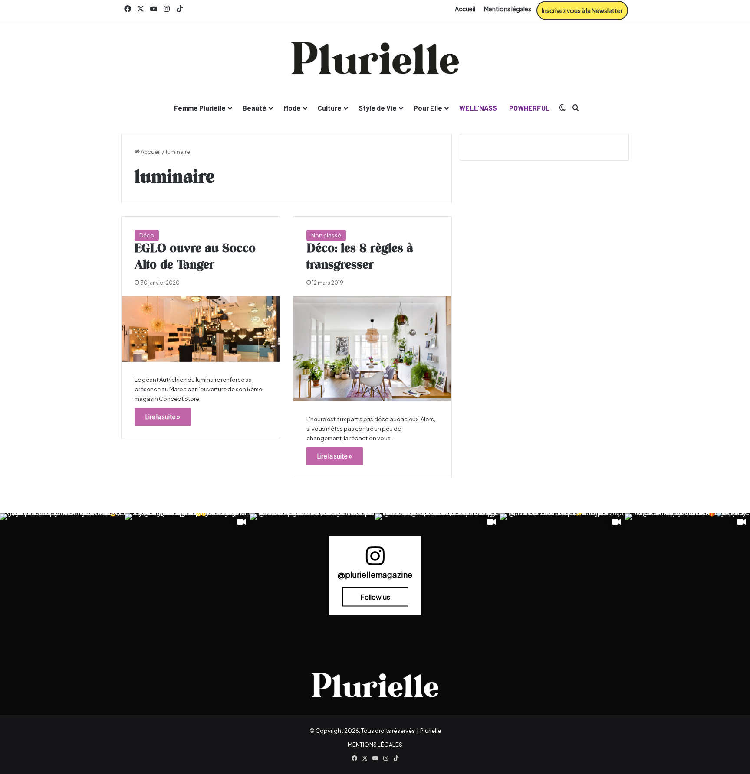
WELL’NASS (478, 108)
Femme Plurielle (200, 108)
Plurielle (430, 730)
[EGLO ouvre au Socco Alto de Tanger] (201, 329)
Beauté (254, 108)
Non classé (326, 235)
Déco (146, 235)
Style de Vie (378, 108)
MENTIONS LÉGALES (375, 744)
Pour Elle (428, 108)
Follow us (375, 597)
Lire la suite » (162, 416)
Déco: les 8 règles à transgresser (359, 257)
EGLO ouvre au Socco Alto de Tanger (195, 257)
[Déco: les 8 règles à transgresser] (372, 348)
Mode (292, 108)
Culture (330, 108)
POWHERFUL (529, 108)
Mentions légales (507, 9)
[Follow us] (375, 560)
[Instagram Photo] (62, 575)
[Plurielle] (375, 58)
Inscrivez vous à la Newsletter (582, 10)
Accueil (465, 9)
